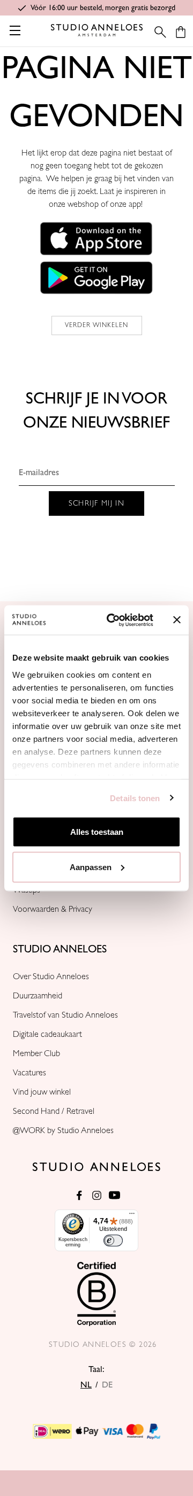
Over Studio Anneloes (51, 976)
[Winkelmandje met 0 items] (180, 32)
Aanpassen (91, 866)
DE (107, 1384)
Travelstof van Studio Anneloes (65, 1015)
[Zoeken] (157, 32)
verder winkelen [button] (97, 325)
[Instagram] (96, 1195)
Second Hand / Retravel (53, 1111)
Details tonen (135, 797)
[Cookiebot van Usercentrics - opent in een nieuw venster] (113, 620)
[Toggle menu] (14, 30)
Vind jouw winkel (42, 1092)
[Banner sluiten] (177, 620)
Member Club (36, 1053)
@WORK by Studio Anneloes (63, 1130)
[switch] (113, 1240)
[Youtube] (114, 1195)
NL (86, 1384)
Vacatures (29, 1072)
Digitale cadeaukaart (47, 1034)
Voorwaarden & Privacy (52, 909)
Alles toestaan (96, 831)
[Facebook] (79, 1195)
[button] (96, 238)
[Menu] (131, 1216)
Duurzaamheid (37, 995)
